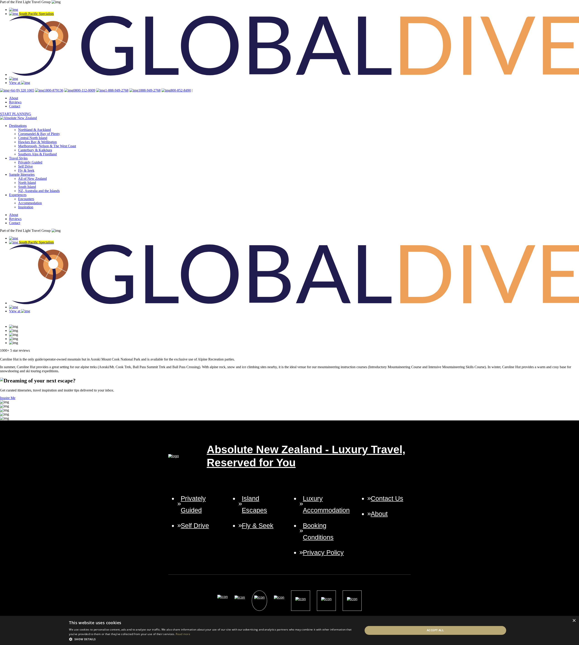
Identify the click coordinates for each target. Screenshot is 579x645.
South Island (27, 187)
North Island (27, 183)
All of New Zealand (32, 178)
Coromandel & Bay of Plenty (39, 134)
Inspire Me (7, 398)
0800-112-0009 (84, 90)
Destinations (18, 126)
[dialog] (289, 630)
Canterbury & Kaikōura (35, 150)
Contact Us (387, 498)
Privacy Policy (323, 552)
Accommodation (30, 203)
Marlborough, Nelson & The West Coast (47, 146)
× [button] (574, 620)
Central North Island (32, 138)
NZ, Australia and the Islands (39, 191)
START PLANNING (15, 114)
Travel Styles (18, 158)
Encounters (26, 199)
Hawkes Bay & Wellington (37, 142)
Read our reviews (12, 319)
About (13, 98)
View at (15, 83)
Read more (183, 634)
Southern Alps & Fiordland (37, 154)
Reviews (15, 102)
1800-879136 (53, 90)
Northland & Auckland (34, 130)
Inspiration (25, 207)
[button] (211, 639)
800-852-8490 (181, 90)
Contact (14, 106)
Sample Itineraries (22, 174)
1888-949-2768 (149, 90)
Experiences (17, 195)
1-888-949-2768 (116, 90)
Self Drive (25, 166)
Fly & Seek (26, 170)
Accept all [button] (435, 630)
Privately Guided (30, 162)
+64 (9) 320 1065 (21, 90)
